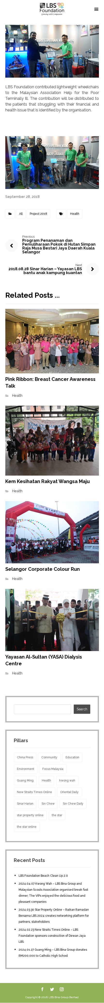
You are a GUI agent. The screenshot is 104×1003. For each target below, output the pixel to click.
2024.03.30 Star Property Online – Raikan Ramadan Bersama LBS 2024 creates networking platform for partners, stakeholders (54, 915)
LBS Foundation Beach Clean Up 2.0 (43, 875)
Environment (25, 769)
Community (49, 757)
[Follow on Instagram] (62, 989)
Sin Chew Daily (73, 803)
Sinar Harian (25, 803)
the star (57, 815)
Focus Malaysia (52, 769)
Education (72, 757)
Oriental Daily (69, 792)
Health (74, 213)
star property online (30, 815)
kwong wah (67, 780)
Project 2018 (38, 213)
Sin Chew (48, 803)
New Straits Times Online (34, 792)
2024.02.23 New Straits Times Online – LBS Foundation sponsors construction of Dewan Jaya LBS (52, 935)
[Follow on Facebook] (42, 989)
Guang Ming (25, 780)
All (20, 213)
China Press (25, 757)
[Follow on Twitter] (52, 989)
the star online (27, 826)
